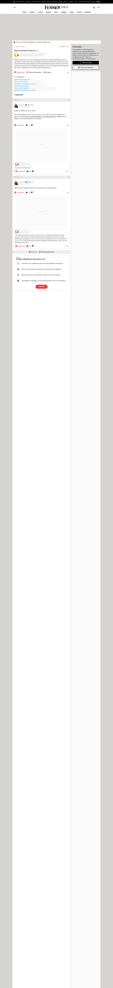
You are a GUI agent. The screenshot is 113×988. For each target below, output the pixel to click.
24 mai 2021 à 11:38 (24, 165)
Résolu (37, 50)
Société (70, 1)
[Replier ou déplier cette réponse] (68, 100)
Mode (18, 1)
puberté (47, 114)
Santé (65, 1)
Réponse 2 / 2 (18, 177)
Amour (49, 1)
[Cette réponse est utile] (26, 125)
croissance (38, 114)
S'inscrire (41, 286)
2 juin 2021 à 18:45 (37, 55)
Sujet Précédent (20, 46)
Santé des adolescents (43, 42)
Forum (98, 1)
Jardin (44, 1)
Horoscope (87, 1)
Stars (75, 1)
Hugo (93, 1)
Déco (39, 1)
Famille (60, 1)
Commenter (20, 125)
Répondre (34, 252)
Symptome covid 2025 (21, 86)
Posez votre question (35, 72)
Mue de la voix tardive (21, 81)
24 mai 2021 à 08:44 (24, 106)
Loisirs (80, 1)
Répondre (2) (20, 72)
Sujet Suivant (63, 46)
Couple (40, 12)
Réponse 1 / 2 (18, 100)
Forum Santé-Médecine (28, 42)
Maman (63, 12)
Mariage (54, 1)
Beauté (23, 1)
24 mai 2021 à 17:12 (24, 184)
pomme (21, 240)
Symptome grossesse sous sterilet (25, 90)
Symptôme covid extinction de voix (25, 84)
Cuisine (28, 1)
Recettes (34, 1)
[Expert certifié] (26, 105)
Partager (48, 72)
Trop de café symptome (21, 88)
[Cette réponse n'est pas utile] (32, 125)
